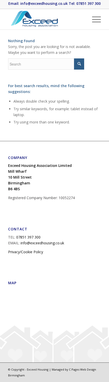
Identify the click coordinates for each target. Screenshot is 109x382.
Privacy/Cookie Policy (25, 251)
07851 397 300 (28, 237)
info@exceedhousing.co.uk (42, 243)
